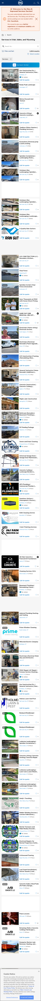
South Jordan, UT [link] (23, 630)
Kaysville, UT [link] (22, 760)
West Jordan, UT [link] (23, 573)
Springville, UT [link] (23, 401)
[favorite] (36, 80)
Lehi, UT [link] (21, 103)
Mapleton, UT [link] (22, 430)
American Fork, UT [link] (24, 374)
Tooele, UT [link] (22, 674)
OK (39, 971)
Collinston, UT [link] (23, 146)
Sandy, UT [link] (22, 417)
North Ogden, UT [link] (23, 332)
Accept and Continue (27, 997)
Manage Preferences (12, 997)
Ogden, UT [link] (22, 389)
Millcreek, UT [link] (22, 916)
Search (9, 35)
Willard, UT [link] (22, 946)
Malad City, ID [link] (23, 273)
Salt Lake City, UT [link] (23, 160)
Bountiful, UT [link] (22, 515)
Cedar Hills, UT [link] (23, 117)
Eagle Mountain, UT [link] (24, 132)
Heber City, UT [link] (23, 360)
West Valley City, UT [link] (24, 474)
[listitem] (20, 75)
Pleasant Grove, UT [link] (24, 444)
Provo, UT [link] (22, 317)
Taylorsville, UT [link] (23, 617)
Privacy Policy (11, 988)
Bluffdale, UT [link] (22, 75)
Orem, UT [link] (21, 346)
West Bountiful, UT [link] (24, 817)
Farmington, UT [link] (23, 87)
